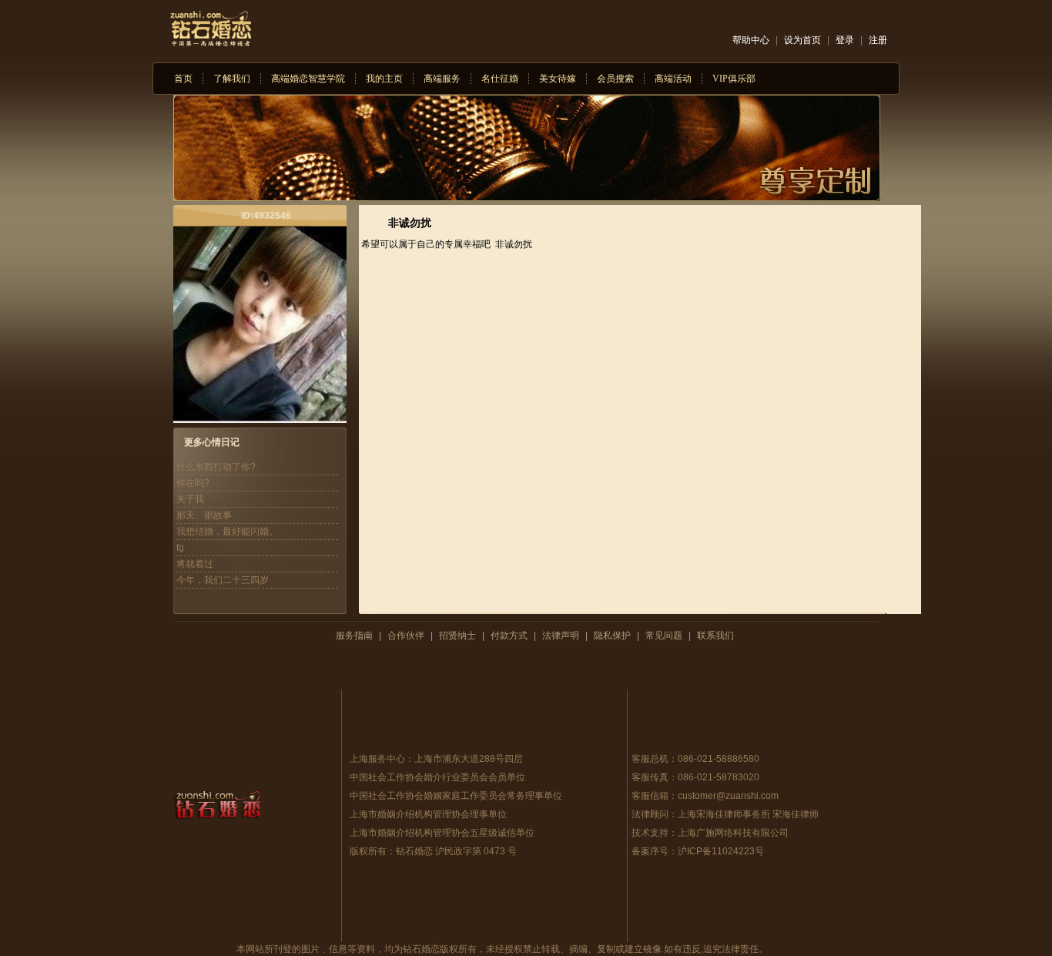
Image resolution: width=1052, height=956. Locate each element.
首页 (183, 78)
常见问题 (663, 635)
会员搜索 (615, 78)
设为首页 (802, 40)
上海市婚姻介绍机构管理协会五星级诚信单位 (442, 832)
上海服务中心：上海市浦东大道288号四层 (436, 758)
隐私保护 (612, 635)
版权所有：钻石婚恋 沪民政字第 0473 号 (433, 851)
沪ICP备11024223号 (721, 851)
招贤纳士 (457, 635)
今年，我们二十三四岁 (222, 580)
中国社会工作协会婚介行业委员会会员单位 (437, 777)
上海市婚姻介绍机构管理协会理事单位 (428, 814)
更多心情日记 (212, 442)
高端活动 (673, 78)
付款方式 (509, 635)
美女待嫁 (557, 78)
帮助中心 (750, 40)
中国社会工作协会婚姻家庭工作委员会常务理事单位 (456, 795)
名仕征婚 (499, 78)
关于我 (190, 499)
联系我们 (715, 635)
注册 (878, 40)
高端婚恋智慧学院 (308, 78)
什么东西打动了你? (216, 466)
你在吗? (192, 483)
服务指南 (354, 635)
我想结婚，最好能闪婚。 (227, 531)
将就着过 (194, 564)
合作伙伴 (405, 635)
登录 (845, 40)
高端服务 (442, 78)
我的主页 (384, 78)
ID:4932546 (266, 215)
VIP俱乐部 (733, 78)
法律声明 (560, 635)
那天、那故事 (204, 515)
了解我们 (231, 78)
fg (180, 547)
